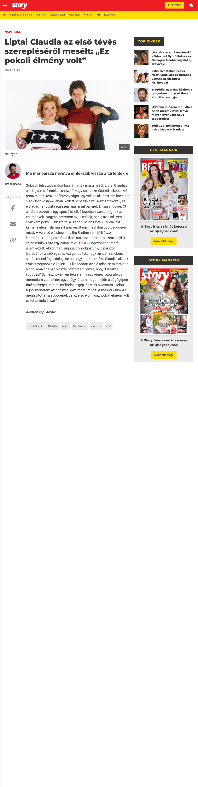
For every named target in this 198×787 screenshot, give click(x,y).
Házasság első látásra (20, 14)
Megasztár (74, 14)
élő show (96, 326)
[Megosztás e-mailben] (13, 226)
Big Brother (80, 326)
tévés (65, 326)
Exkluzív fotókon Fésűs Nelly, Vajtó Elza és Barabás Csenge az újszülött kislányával (171, 76)
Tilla (80, 243)
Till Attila (53, 326)
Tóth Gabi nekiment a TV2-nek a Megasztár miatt (171, 127)
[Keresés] (191, 5)
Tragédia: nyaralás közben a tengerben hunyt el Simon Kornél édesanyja (172, 93)
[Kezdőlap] (19, 5)
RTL (98, 14)
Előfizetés (174, 5)
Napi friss (13, 32)
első (108, 326)
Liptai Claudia (35, 326)
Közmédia (109, 14)
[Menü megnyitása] (5, 5)
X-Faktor (88, 14)
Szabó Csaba (13, 184)
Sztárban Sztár (57, 14)
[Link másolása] (13, 242)
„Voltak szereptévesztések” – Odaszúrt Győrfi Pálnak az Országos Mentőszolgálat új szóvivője (171, 58)
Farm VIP (41, 14)
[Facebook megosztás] (13, 210)
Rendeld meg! (163, 241)
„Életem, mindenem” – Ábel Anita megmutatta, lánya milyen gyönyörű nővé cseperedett (172, 112)
